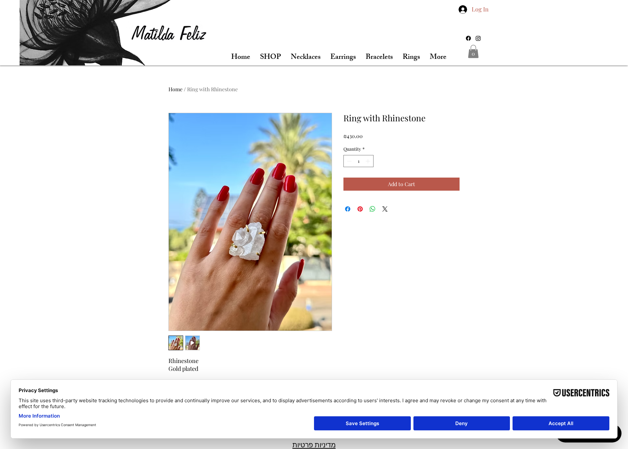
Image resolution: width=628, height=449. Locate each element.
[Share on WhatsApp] (372, 209)
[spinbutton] (358, 161)
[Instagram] (478, 38)
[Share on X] (385, 209)
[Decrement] (348, 161)
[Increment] (368, 161)
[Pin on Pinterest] (360, 209)
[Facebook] (468, 38)
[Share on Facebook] (348, 209)
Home (175, 89)
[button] (473, 51)
